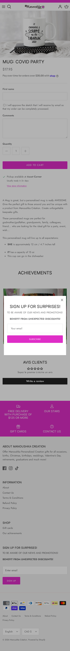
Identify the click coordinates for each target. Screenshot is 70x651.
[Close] (62, 300)
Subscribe (35, 339)
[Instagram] (35, 349)
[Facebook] (30, 349)
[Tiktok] (40, 349)
